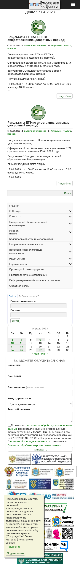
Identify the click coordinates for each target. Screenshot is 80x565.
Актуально (56, 45)
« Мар (35, 353)
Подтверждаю (15, 553)
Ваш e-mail (15, 376)
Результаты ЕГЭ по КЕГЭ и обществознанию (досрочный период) (36, 38)
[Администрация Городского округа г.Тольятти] (40, 484)
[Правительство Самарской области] (42, 471)
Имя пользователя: (23, 300)
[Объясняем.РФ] (51, 546)
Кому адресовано (19, 398)
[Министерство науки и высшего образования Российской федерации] (51, 459)
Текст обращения (19, 409)
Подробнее (64, 96)
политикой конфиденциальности (30, 441)
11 (21, 343)
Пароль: (15, 310)
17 (12, 346)
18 (21, 346)
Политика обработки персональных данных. (35, 445)
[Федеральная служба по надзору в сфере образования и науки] (19, 459)
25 (21, 350)
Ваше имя (14, 364)
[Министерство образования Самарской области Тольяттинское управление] (17, 484)
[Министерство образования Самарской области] (65, 471)
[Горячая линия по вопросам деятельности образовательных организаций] (51, 508)
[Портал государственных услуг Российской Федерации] (63, 496)
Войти (12, 296)
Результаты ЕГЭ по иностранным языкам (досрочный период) (38, 123)
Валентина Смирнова (35, 45)
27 (40, 350)
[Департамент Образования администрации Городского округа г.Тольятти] (63, 484)
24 (12, 350)
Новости (11, 48)
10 (12, 343)
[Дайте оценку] (63, 521)
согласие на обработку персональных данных (40, 426)
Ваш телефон (26, 387)
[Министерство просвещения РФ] (17, 471)
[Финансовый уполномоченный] (40, 558)
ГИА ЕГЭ (67, 45)
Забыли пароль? (29, 296)
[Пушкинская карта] (50, 533)
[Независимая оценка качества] (67, 533)
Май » (45, 353)
